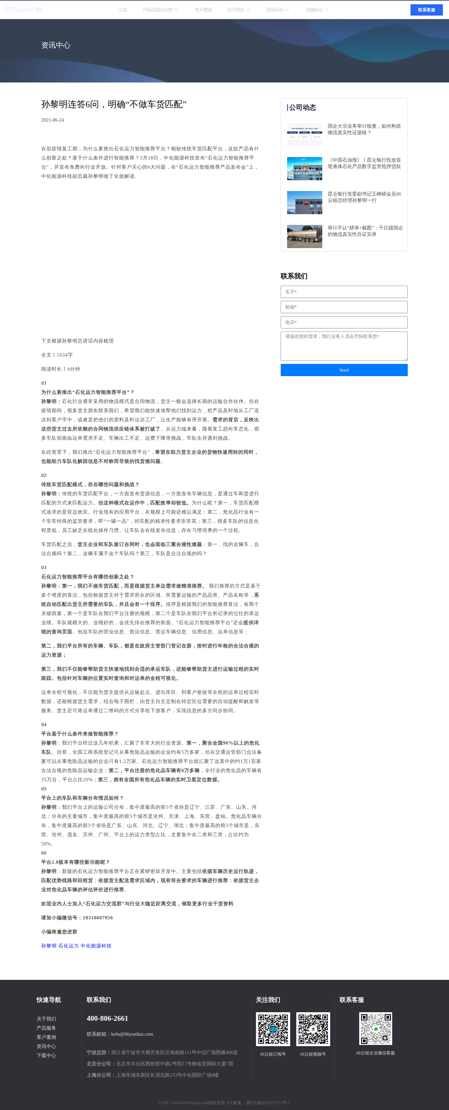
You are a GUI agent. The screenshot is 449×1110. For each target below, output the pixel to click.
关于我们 (235, 10)
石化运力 (69, 945)
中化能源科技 (96, 945)
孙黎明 (49, 945)
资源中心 (314, 10)
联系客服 (426, 10)
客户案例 (203, 10)
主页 (123, 10)
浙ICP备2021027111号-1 (268, 1103)
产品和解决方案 (158, 10)
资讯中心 (275, 10)
